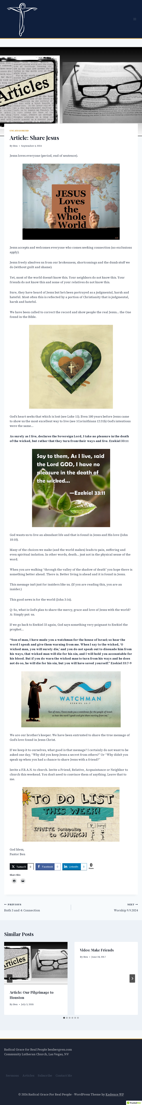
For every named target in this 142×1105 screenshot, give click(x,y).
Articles (28, 1075)
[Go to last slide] (9, 978)
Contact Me (64, 1075)
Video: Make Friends (97, 950)
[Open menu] (134, 19)
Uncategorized (19, 130)
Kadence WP (115, 1094)
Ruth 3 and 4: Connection (22, 908)
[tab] (64, 1018)
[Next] (132, 978)
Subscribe (45, 1075)
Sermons (12, 1075)
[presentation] (36, 963)
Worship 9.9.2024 (126, 908)
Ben (15, 146)
